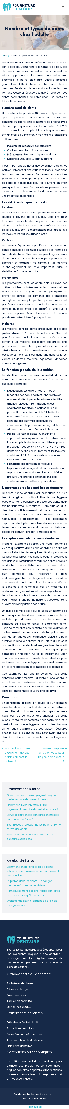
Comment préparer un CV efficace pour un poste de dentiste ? (51, 755)
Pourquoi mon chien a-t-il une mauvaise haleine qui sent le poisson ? (17, 755)
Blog (7, 55)
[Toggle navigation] (63, 7)
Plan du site (34, 1107)
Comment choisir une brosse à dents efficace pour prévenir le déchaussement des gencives (33, 871)
